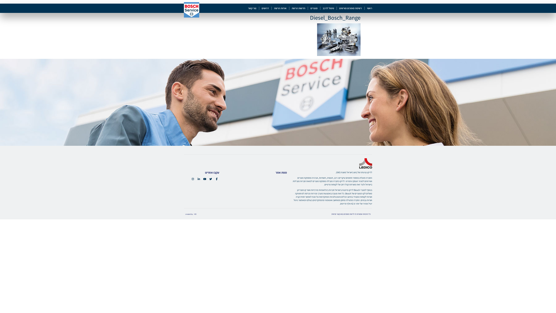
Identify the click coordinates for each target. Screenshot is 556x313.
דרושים (265, 8)
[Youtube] (204, 179)
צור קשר (252, 8)
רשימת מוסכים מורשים (350, 8)
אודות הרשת (280, 8)
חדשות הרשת (298, 8)
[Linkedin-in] (198, 179)
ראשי (369, 8)
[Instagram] (192, 179)
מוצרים (314, 8)
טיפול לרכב (328, 8)
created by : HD (190, 214)
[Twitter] (210, 179)
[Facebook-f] (216, 179)
